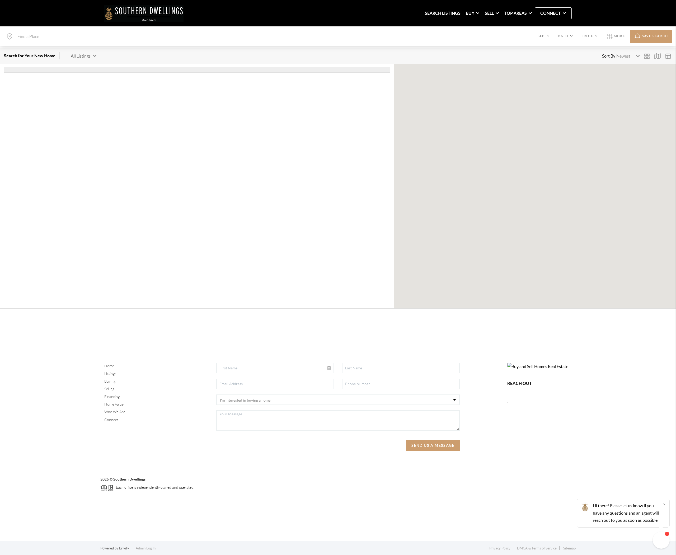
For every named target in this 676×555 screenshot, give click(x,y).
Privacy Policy (499, 548)
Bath (563, 36)
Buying (109, 381)
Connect (111, 420)
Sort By (608, 56)
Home (109, 366)
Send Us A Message (432, 445)
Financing (112, 396)
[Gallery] (647, 56)
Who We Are (114, 412)
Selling (109, 389)
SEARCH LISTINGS (443, 13)
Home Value (114, 404)
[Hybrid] (668, 56)
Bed (541, 36)
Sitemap (569, 548)
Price (587, 36)
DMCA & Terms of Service (537, 548)
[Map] (657, 56)
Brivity (124, 548)
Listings (110, 373)
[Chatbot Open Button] (661, 540)
